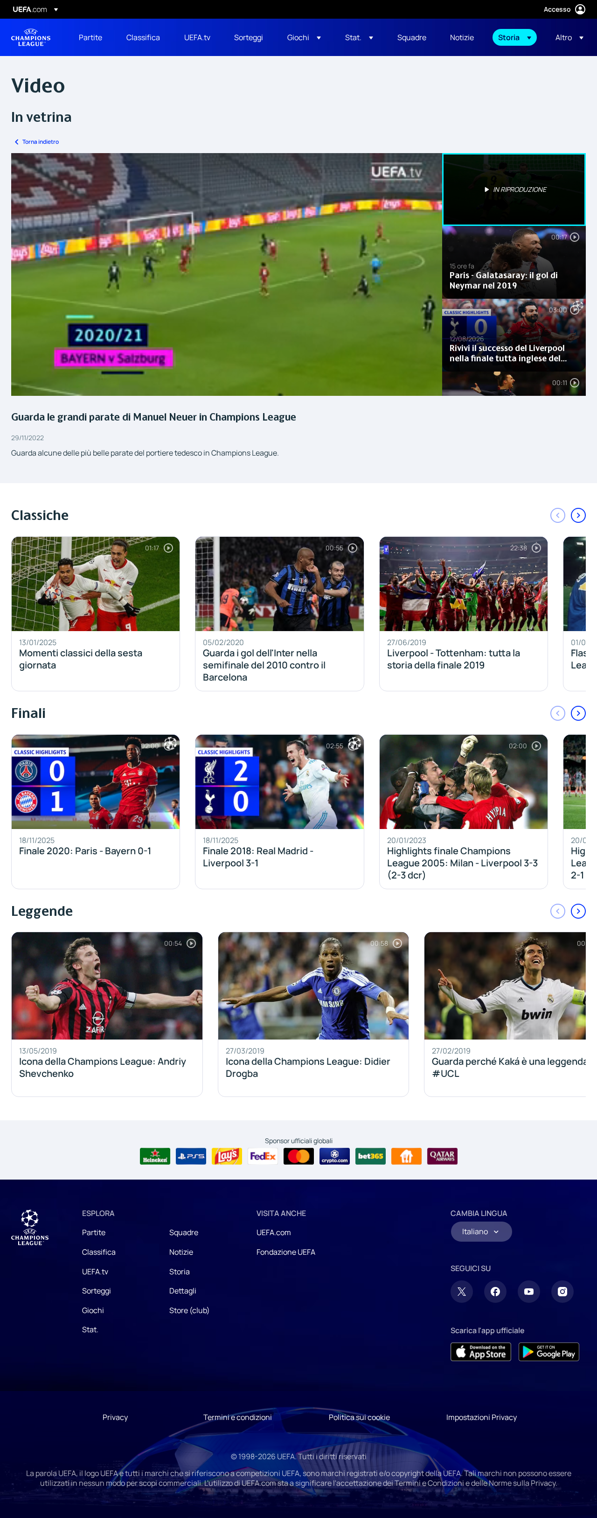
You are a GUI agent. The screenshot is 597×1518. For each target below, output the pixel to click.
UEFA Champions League (30, 37)
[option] (514, 189)
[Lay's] (227, 1156)
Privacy (115, 1417)
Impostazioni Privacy (481, 1417)
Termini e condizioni (237, 1417)
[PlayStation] (191, 1156)
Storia (179, 1271)
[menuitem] (91, 37)
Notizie (181, 1252)
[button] (304, 37)
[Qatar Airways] (442, 1156)
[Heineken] (155, 1156)
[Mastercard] (299, 1156)
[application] (226, 274)
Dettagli (182, 1291)
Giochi (93, 1310)
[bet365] (370, 1156)
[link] (90, 37)
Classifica (99, 1252)
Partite (93, 1232)
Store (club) (189, 1310)
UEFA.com (274, 1232)
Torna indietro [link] (40, 142)
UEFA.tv (95, 1271)
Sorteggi (96, 1291)
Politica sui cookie (359, 1417)
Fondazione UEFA (286, 1252)
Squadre (183, 1232)
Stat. (90, 1329)
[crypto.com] (334, 1156)
